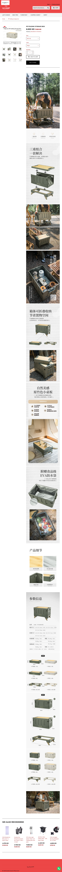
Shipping (28, 31)
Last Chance (6, 15)
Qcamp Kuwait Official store (12, 870)
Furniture (24, 15)
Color (27, 42)
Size (27, 35)
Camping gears (35, 15)
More (45, 15)
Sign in (48, 4)
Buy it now (32, 62)
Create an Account (56, 4)
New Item (15, 15)
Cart (56, 7)
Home (3, 19)
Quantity (28, 49)
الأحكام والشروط (30, 866)
